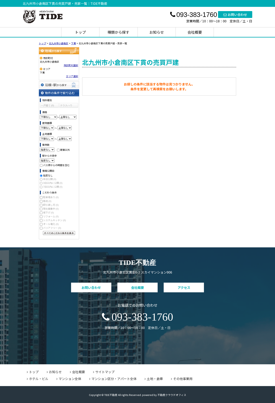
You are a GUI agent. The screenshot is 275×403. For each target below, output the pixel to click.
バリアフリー (52, 227)
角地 (47, 201)
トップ (80, 32)
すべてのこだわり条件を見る (59, 233)
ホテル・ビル (38, 378)
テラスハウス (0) (66, 106)
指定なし (48, 175)
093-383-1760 (142, 317)
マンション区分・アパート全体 (113, 378)
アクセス (184, 287)
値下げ (48, 212)
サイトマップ (105, 371)
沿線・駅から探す (59, 84)
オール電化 (51, 224)
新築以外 (65, 149)
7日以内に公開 (52, 186)
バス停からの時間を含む (56, 165)
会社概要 (194, 32)
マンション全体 (70, 378)
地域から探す (59, 50)
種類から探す (118, 32)
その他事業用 (182, 378)
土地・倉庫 (155, 378)
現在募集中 (51, 208)
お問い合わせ (237, 14)
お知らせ (156, 32)
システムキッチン (54, 220)
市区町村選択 (71, 65)
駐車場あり (51, 197)
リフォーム (51, 216)
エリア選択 (72, 76)
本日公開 (49, 179)
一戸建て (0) (47, 105)
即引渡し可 (51, 204)
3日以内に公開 (52, 182)
